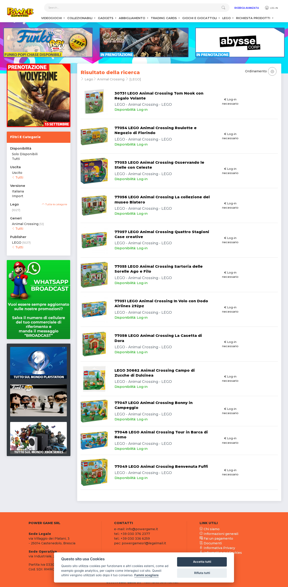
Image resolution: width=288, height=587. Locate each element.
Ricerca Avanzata (246, 8)
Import (17, 196)
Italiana (18, 191)
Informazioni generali (220, 534)
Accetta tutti (202, 561)
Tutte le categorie (56, 204)
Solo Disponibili (25, 154)
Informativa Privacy (219, 548)
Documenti (212, 543)
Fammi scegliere (146, 575)
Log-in (273, 8)
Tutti (16, 159)
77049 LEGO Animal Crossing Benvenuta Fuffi (161, 466)
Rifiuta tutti (202, 573)
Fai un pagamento (218, 538)
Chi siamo (211, 529)
